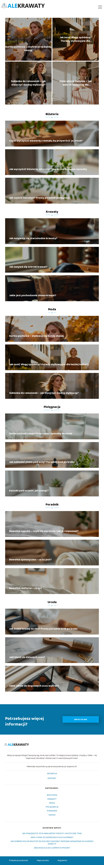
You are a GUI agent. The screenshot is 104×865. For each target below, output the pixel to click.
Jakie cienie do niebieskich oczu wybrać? (52, 837)
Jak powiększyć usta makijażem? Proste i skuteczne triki (52, 833)
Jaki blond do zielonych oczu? (27, 657)
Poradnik (52, 504)
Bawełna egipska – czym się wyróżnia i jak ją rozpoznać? (44, 531)
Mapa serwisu (43, 860)
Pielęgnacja (52, 407)
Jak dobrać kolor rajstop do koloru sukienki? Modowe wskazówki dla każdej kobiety (52, 843)
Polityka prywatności (18, 860)
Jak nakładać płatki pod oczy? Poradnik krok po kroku (41, 462)
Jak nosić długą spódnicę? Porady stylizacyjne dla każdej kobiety (75, 39)
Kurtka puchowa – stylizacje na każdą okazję (28, 48)
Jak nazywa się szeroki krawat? (28, 267)
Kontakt (52, 778)
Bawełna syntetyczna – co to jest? (30, 559)
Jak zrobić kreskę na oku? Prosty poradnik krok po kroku (43, 628)
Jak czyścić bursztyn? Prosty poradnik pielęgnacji (39, 198)
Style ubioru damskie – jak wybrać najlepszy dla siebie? (75, 82)
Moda (52, 309)
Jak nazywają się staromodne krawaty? (33, 238)
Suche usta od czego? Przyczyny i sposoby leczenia (40, 433)
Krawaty (52, 211)
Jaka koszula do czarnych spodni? (52, 848)
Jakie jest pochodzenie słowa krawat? (32, 295)
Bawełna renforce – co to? (25, 588)
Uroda (52, 602)
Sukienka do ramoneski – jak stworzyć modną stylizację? (28, 82)
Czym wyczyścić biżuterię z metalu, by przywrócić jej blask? (46, 140)
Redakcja (52, 773)
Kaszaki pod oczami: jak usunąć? (29, 490)
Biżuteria (52, 114)
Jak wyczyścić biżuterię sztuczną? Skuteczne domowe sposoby (48, 169)
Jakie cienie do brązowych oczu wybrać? (34, 686)
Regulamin (62, 860)
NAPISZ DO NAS (80, 719)
